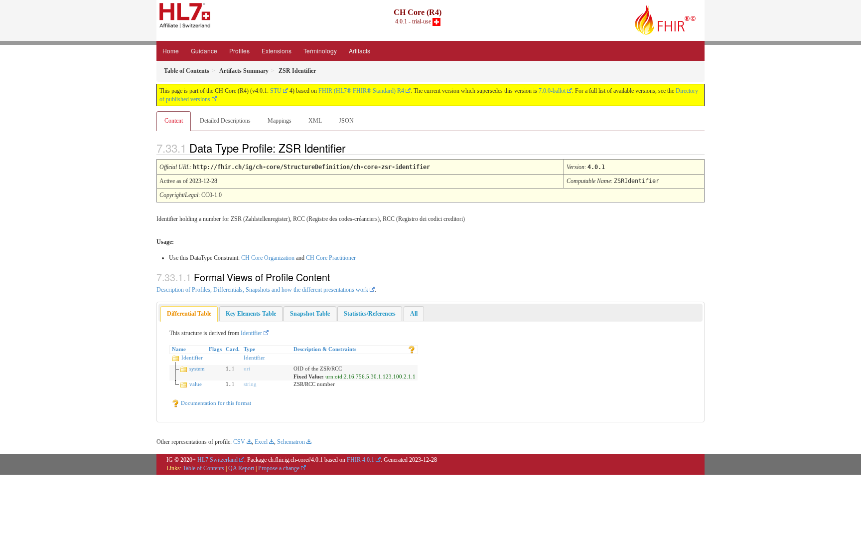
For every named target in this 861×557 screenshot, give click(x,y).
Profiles (239, 50)
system (197, 368)
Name (179, 349)
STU (276, 90)
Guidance (204, 50)
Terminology (320, 50)
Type (249, 349)
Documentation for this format (215, 403)
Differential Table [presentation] (189, 313)
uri (247, 368)
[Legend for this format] (412, 349)
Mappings (279, 120)
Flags (215, 349)
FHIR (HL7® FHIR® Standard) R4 (361, 90)
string (250, 384)
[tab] (189, 314)
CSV (239, 441)
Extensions (276, 50)
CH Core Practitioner (331, 257)
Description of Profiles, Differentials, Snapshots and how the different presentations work (262, 289)
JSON (346, 120)
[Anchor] (353, 147)
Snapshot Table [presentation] (310, 313)
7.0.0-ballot (552, 90)
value (195, 384)
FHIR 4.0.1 (360, 459)
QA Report (241, 468)
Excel (261, 441)
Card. (233, 349)
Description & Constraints (324, 349)
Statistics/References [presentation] (370, 313)
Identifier (251, 333)
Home (170, 50)
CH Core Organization (267, 257)
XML (315, 120)
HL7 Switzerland (217, 459)
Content (173, 120)
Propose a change (278, 468)
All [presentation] (414, 313)
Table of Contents (203, 468)
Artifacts (359, 50)
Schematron (291, 441)
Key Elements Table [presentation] (251, 313)
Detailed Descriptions (225, 120)
